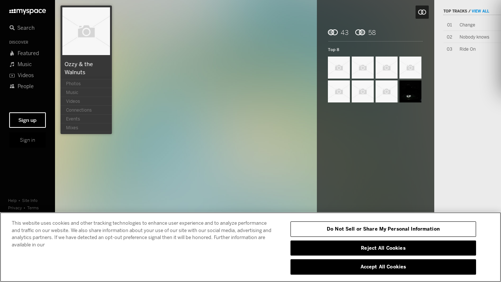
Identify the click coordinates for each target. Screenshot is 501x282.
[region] (250, 247)
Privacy (15, 207)
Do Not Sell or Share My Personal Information (383, 228)
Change (467, 25)
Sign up (27, 120)
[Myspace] (27, 10)
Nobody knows (474, 37)
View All (480, 11)
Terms (33, 207)
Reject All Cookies (383, 248)
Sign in (27, 140)
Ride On (468, 49)
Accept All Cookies (383, 266)
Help (12, 200)
